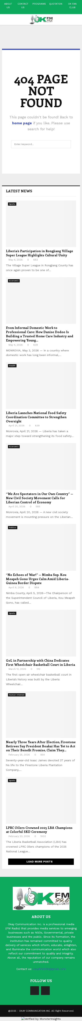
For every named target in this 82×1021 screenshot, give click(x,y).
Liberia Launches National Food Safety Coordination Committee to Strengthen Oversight (36, 417)
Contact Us (23, 5)
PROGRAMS (39, 3)
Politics (12, 527)
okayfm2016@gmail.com (49, 968)
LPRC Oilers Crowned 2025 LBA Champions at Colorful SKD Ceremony (39, 830)
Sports (12, 204)
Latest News (19, 191)
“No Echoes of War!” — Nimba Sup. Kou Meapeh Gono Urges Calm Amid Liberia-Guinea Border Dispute (37, 579)
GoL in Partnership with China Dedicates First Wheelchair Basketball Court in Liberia (40, 662)
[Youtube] (45, 990)
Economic (14, 281)
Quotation (55, 3)
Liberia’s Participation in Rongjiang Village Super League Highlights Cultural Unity (39, 253)
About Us (8, 5)
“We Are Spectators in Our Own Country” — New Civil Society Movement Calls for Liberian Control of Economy (39, 498)
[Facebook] (34, 990)
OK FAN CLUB (72, 5)
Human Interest (16, 695)
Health (12, 366)
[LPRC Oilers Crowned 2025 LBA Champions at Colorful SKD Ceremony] (41, 800)
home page (22, 123)
